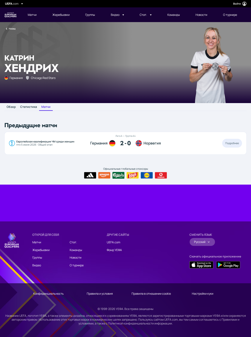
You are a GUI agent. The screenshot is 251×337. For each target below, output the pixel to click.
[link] (32, 14)
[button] (117, 14)
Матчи (46, 107)
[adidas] (90, 175)
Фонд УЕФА (114, 250)
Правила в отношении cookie (151, 294)
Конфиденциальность (48, 294)
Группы (37, 257)
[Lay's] (133, 175)
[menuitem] (35, 14)
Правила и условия (100, 294)
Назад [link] (12, 28)
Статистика (28, 107)
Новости (75, 257)
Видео (36, 265)
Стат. (73, 242)
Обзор (11, 107)
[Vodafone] (161, 175)
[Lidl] (147, 175)
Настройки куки (202, 294)
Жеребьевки (41, 250)
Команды (76, 250)
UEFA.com (113, 242)
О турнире (77, 265)
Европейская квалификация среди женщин (10, 14)
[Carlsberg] (118, 175)
